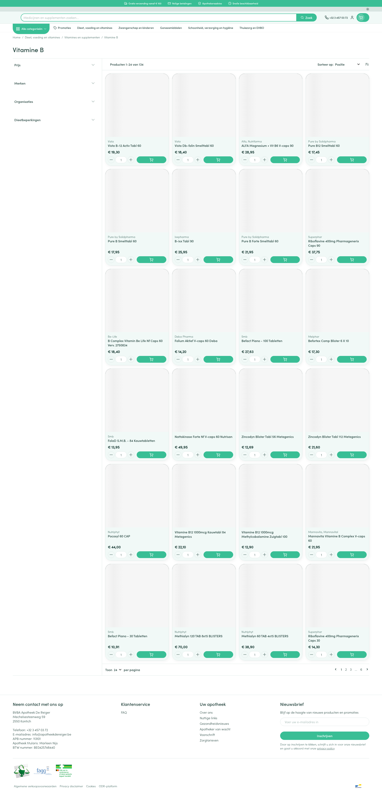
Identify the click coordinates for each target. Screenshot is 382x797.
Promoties (23, 38)
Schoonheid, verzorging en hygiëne (38, 50)
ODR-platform (108, 786)
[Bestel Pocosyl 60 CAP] (151, 554)
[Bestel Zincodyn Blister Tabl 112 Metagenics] (352, 454)
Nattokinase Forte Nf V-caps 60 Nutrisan (203, 436)
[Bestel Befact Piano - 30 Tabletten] (151, 654)
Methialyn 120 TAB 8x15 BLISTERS (198, 636)
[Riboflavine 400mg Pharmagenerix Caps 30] (337, 595)
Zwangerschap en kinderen (38, 79)
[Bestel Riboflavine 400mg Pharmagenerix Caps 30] (352, 654)
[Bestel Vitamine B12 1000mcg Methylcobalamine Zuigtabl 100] (285, 554)
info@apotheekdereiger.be (51, 734)
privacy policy (325, 748)
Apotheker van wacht (215, 729)
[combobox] (159, 17)
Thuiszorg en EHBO (38, 114)
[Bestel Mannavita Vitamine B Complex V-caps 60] (352, 554)
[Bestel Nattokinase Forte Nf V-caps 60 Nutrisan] (218, 454)
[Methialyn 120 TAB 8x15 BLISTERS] (204, 595)
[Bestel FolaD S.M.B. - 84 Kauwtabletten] (151, 454)
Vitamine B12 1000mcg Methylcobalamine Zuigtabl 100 (264, 534)
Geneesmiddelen (38, 136)
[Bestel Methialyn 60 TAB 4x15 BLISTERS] (285, 654)
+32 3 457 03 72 (37, 730)
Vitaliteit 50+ (38, 91)
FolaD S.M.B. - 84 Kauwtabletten (131, 440)
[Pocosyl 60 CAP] (137, 495)
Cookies (91, 786)
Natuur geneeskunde (38, 102)
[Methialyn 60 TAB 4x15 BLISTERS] (270, 595)
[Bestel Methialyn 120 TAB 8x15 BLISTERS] (218, 654)
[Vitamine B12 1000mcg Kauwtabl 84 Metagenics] (204, 495)
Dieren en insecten (38, 125)
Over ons (206, 712)
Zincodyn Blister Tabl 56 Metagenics (268, 436)
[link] (336, 669)
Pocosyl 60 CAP (119, 536)
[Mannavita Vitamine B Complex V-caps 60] (337, 495)
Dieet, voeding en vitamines (38, 64)
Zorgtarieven (209, 740)
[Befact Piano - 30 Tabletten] (137, 595)
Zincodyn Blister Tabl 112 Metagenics (334, 436)
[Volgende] (366, 669)
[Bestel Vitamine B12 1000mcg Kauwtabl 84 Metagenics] (218, 554)
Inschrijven (324, 736)
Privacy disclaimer (71, 786)
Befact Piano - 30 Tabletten (127, 636)
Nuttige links (208, 718)
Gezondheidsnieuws (214, 723)
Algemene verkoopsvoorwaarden (35, 786)
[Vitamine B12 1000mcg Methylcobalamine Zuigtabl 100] (270, 495)
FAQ (124, 712)
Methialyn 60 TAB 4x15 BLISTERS (265, 636)
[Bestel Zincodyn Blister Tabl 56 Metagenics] (285, 454)
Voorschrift (207, 734)
